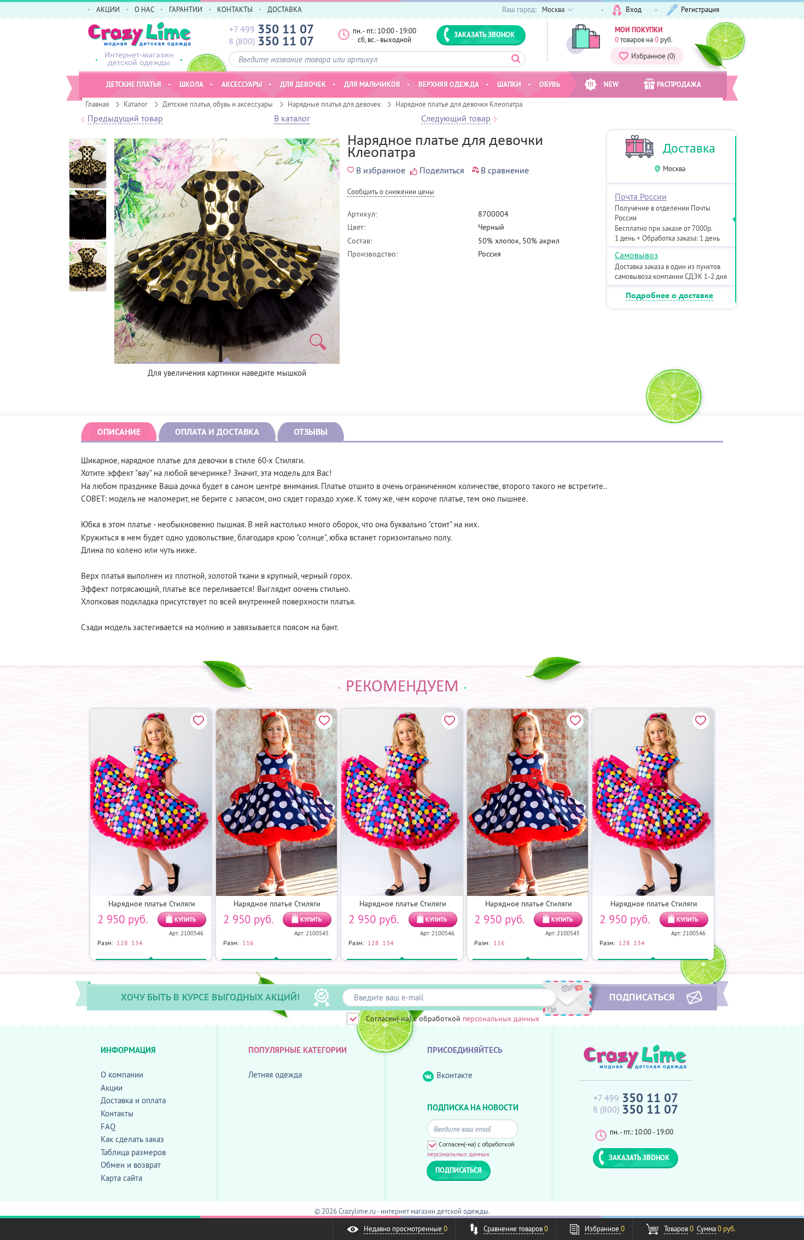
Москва (674, 168)
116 (248, 942)
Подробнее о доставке (669, 296)
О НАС (144, 9)
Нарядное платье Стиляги (151, 904)
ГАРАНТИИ (185, 9)
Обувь (549, 84)
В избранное (380, 170)
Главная (97, 104)
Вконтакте (454, 1075)
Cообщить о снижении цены (390, 192)
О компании (122, 1074)
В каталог (292, 119)
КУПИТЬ (185, 919)
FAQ (108, 1126)
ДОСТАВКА (284, 9)
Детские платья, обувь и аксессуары (217, 104)
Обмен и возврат (131, 1165)
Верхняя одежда (448, 84)
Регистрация (700, 9)
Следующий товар (456, 119)
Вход (634, 9)
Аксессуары (242, 84)
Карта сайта (121, 1178)
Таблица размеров (133, 1152)
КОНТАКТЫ (235, 9)
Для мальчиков (372, 84)
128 (122, 942)
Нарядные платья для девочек (334, 104)
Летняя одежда (275, 1074)
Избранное (653, 56)
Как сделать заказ (132, 1139)
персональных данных (501, 1018)
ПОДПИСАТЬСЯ (641, 996)
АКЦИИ (108, 9)
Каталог (136, 104)
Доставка (689, 147)
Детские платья (133, 84)
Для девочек (303, 84)
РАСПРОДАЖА (679, 84)
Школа (191, 84)
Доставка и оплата (133, 1100)
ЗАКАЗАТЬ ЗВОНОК (484, 34)
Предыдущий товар (125, 119)
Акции (112, 1087)
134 (137, 942)
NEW (611, 84)
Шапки (509, 84)
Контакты (117, 1113)
